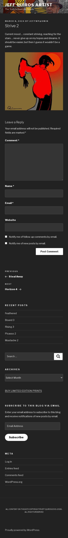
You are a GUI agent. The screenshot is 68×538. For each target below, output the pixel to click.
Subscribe (16, 437)
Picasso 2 (10, 333)
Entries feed (12, 468)
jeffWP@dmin (38, 21)
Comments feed (14, 475)
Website (10, 220)
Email (9, 203)
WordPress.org (13, 481)
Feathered (11, 313)
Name (9, 186)
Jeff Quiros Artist (28, 4)
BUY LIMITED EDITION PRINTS (23, 390)
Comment (12, 140)
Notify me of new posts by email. (27, 243)
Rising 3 (9, 326)
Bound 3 (9, 320)
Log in (8, 461)
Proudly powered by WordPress (22, 530)
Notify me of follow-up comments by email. (33, 236)
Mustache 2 (11, 340)
